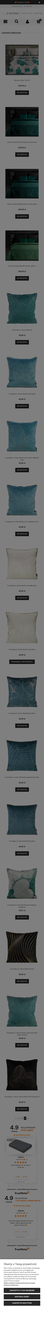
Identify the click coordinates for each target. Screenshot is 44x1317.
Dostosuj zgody (22, 1297)
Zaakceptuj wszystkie (22, 1303)
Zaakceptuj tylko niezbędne (22, 1290)
